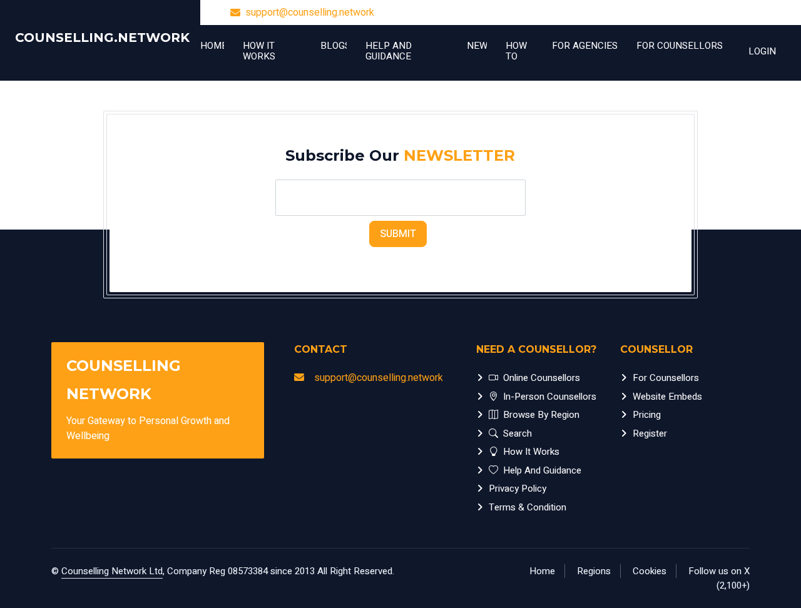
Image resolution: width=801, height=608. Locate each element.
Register (650, 433)
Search (517, 433)
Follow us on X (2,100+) (719, 578)
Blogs (333, 46)
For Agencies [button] (585, 46)
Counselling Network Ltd (112, 571)
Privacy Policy (517, 488)
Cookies (649, 571)
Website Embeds (667, 396)
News (477, 46)
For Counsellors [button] (679, 46)
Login (762, 51)
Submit (398, 233)
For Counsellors (666, 378)
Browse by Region (541, 415)
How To (516, 51)
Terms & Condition (527, 507)
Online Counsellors (541, 378)
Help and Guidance (388, 51)
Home (212, 46)
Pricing (647, 415)
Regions (594, 571)
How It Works (259, 51)
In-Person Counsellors (549, 396)
